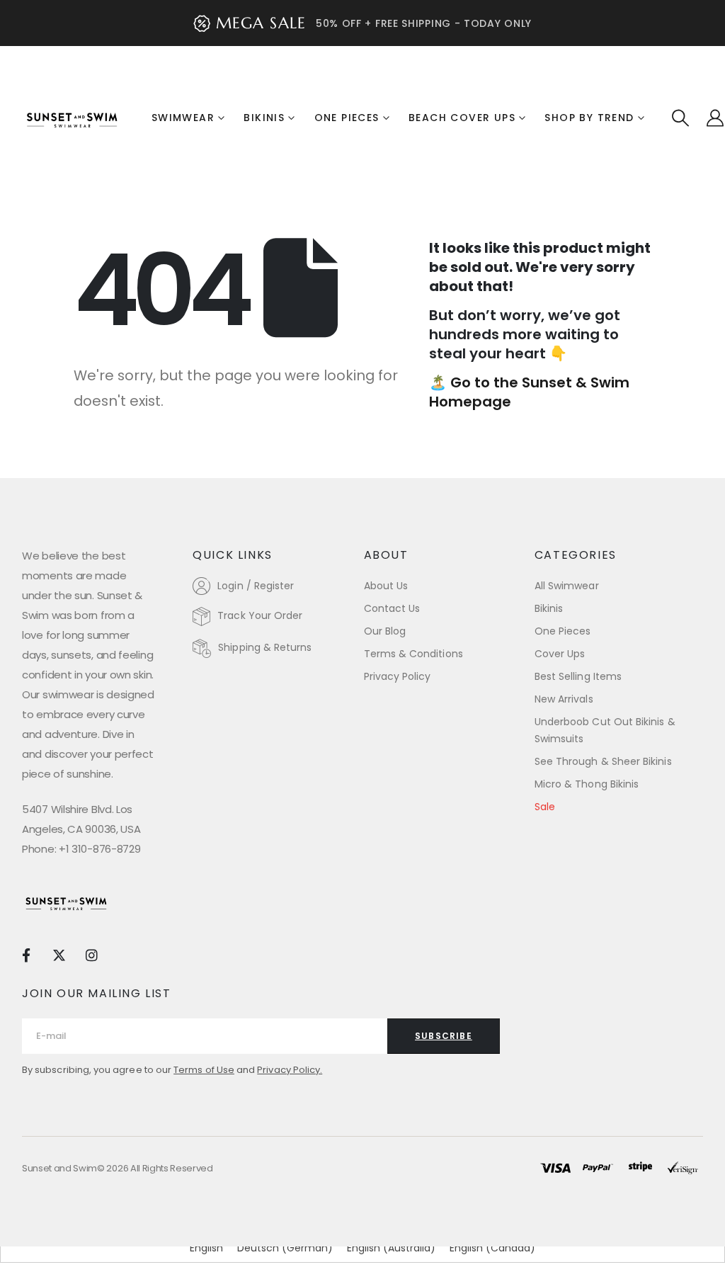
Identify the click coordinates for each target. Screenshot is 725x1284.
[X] (58, 954)
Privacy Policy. (289, 1069)
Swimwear (183, 117)
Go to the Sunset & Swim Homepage (529, 392)
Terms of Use (203, 1069)
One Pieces (346, 117)
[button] (680, 118)
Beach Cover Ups (462, 117)
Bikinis (264, 117)
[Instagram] (91, 954)
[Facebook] (26, 954)
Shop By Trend (589, 117)
